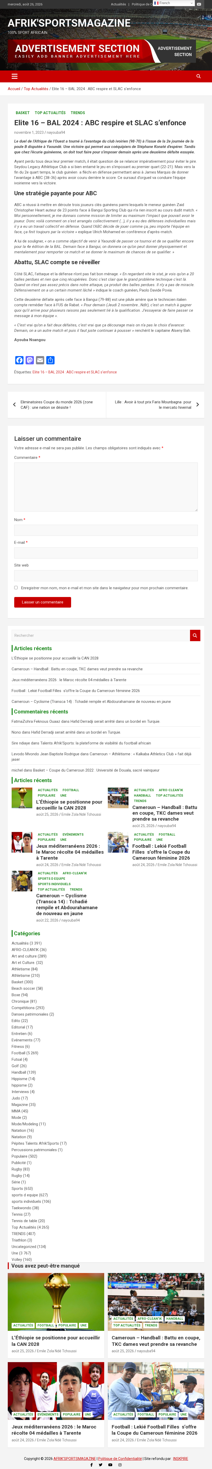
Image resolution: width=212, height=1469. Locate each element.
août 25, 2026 (47, 814)
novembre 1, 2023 (29, 132)
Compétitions (23, 1007)
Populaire (46, 795)
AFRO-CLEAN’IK (171, 790)
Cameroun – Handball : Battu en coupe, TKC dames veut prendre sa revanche (77, 669)
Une (63, 795)
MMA (16, 1111)
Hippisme (19, 1079)
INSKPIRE (180, 1459)
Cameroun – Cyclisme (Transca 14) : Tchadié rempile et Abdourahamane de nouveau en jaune (91, 701)
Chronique (20, 1001)
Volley (17, 1259)
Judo (16, 1098)
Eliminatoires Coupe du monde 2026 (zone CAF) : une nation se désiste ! (57, 405)
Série (16, 1182)
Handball (142, 795)
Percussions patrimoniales (34, 1150)
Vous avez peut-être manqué (45, 1266)
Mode (16, 1117)
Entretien (19, 1033)
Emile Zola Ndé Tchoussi (81, 814)
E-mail (21, 542)
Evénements (73, 834)
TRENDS (78, 113)
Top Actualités (50, 113)
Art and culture (24, 956)
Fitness (18, 1046)
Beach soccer (23, 988)
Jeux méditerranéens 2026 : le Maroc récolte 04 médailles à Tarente (69, 680)
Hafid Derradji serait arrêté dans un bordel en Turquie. (115, 721)
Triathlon (19, 1240)
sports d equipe (51, 879)
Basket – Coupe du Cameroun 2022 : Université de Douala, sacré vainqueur (96, 770)
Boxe (16, 995)
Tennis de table (24, 1221)
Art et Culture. (23, 962)
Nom (19, 519)
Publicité (19, 1162)
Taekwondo (21, 1208)
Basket (23, 113)
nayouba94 (56, 132)
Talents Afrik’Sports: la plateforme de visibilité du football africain (95, 743)
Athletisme (21, 969)
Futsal (17, 1059)
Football (71, 790)
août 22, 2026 (47, 920)
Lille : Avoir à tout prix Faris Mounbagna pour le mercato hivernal (153, 405)
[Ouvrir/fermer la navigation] (14, 76)
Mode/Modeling (25, 1124)
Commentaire (27, 457)
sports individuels (54, 884)
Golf (15, 1066)
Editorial (18, 1027)
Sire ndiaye (21, 743)
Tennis (17, 1214)
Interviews (20, 1091)
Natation (19, 1130)
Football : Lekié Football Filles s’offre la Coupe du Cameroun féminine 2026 (76, 690)
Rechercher (195, 635)
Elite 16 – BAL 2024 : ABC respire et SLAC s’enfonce (75, 372)
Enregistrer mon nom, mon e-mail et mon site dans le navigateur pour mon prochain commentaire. (104, 588)
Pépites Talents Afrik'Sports (35, 1143)
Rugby (17, 1169)
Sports (17, 1188)
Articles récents (33, 780)
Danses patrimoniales (30, 1014)
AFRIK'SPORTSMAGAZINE (69, 23)
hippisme (19, 1085)
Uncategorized (24, 1246)
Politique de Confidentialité (152, 4)
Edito (16, 1020)
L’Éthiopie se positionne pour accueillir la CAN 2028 (55, 658)
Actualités (118, 4)
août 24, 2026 (47, 865)
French (164, 3)
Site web (21, 565)
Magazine (20, 1104)
